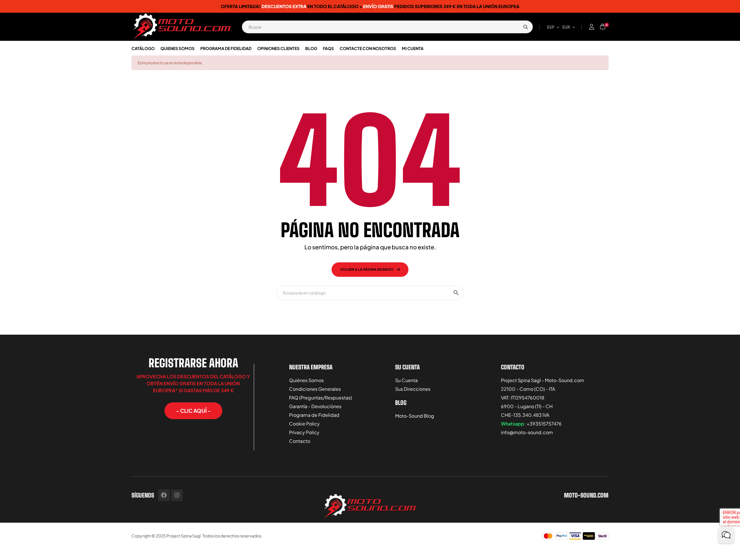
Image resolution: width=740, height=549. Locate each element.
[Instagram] (177, 495)
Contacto (299, 441)
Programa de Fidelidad (314, 415)
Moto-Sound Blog (414, 416)
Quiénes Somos (306, 380)
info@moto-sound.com (527, 432)
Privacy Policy (304, 432)
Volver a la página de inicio (366, 269)
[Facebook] (164, 495)
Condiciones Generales (315, 389)
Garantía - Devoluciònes (315, 406)
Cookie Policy (304, 424)
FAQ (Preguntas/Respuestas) (320, 398)
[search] (525, 27)
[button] (193, 410)
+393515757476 (544, 424)
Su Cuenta (406, 380)
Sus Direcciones (412, 389)
